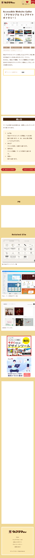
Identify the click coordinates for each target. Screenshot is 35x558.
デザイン (20, 50)
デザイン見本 (6, 47)
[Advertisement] (17, 95)
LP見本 (32, 47)
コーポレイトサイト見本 (16, 47)
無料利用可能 (6, 50)
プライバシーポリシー (17, 544)
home (17, 537)
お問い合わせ (17, 546)
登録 (23, 72)
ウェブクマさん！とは (17, 539)
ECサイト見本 (27, 47)
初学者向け (13, 50)
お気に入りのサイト (17, 542)
